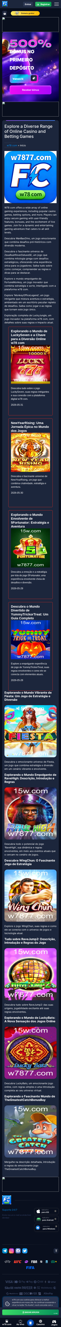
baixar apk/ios (41, 1312)
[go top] (56, 1250)
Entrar (28, 4)
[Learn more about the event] (30, 24)
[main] (30, 1323)
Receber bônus (30, 89)
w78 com (12, 145)
